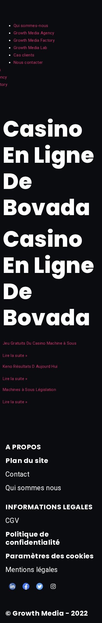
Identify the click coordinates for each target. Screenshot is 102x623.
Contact (17, 474)
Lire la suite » (15, 355)
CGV (12, 521)
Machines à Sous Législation (29, 389)
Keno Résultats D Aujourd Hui (30, 366)
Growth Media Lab (30, 47)
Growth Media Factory (34, 40)
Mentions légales (31, 570)
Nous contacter (28, 62)
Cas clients (24, 55)
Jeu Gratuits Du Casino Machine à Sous (39, 343)
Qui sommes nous (33, 488)
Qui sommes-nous (31, 25)
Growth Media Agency (34, 33)
